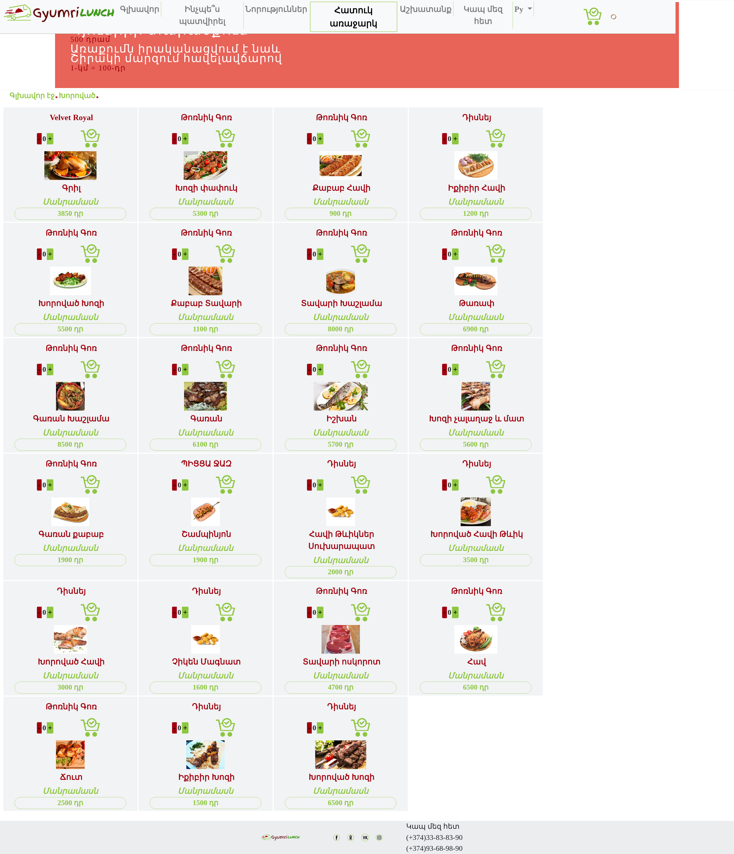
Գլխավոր (139, 9)
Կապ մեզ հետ (483, 15)
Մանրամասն (70, 201)
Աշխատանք (426, 9)
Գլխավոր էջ (32, 95)
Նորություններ (276, 9)
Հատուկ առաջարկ (353, 16)
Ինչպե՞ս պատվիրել (202, 15)
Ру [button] (519, 9)
